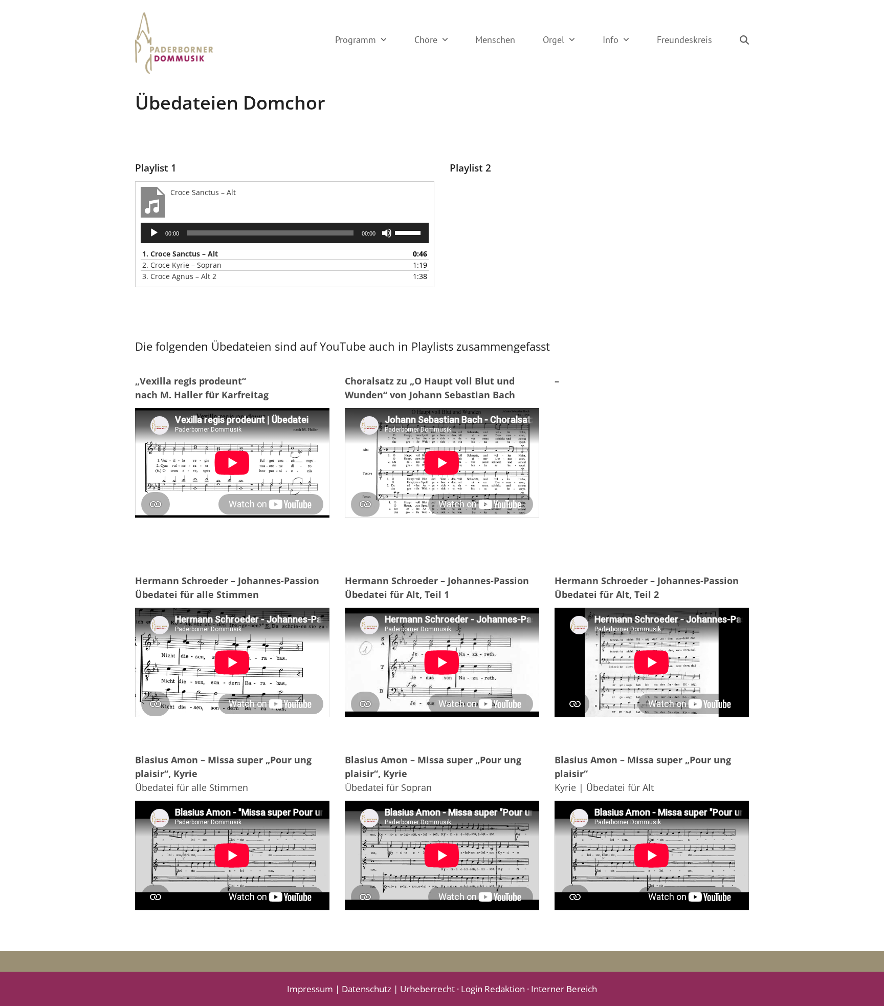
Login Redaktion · (496, 989)
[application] (285, 233)
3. (179, 276)
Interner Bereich (564, 989)
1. (180, 254)
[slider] (409, 232)
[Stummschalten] (387, 233)
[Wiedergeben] (154, 233)
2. (182, 265)
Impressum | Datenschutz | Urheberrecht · (374, 989)
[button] (744, 40)
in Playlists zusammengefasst (474, 346)
